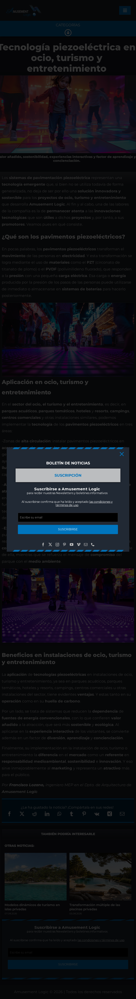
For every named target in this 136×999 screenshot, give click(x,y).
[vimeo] (78, 544)
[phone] (93, 544)
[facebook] (43, 544)
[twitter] (50, 544)
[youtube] (71, 544)
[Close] (122, 454)
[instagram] (57, 544)
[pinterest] (64, 544)
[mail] (85, 544)
